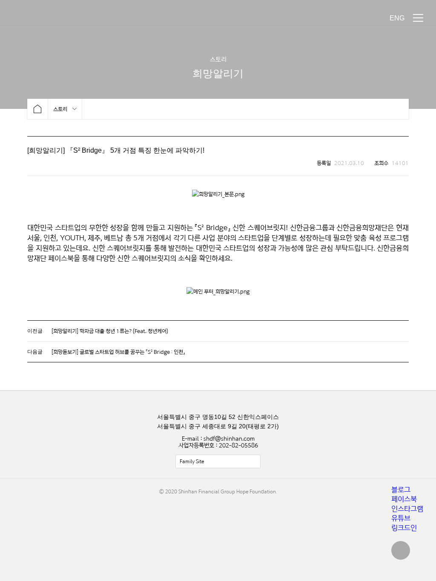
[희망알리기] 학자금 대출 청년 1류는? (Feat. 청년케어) (110, 331)
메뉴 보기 (418, 18)
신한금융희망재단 (46, 18)
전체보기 (218, 461)
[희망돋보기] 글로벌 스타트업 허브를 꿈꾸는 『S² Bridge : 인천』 (118, 352)
